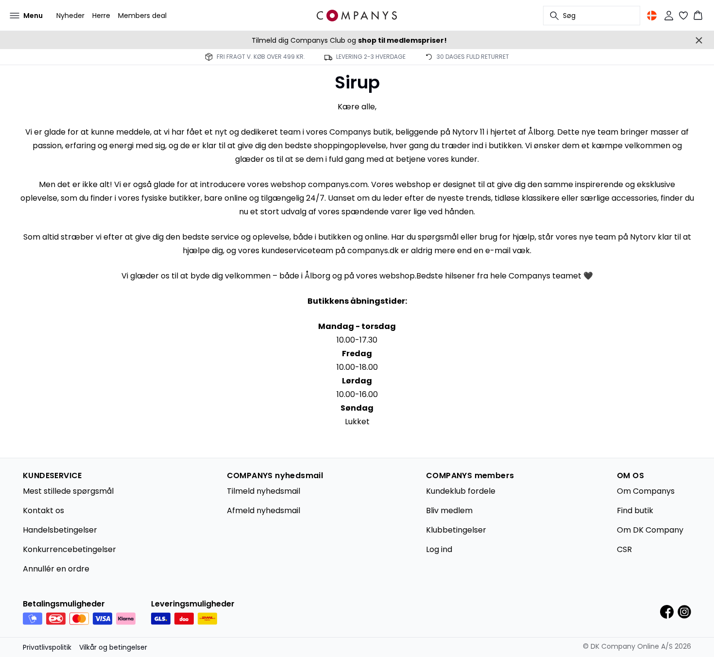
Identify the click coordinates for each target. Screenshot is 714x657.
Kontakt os (43, 510)
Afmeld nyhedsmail (263, 510)
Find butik (635, 510)
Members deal (142, 15)
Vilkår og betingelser (113, 647)
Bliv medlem (449, 510)
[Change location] (652, 15)
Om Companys (646, 491)
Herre (101, 15)
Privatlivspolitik (47, 647)
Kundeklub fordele (460, 491)
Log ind (439, 549)
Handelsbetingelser (60, 530)
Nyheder (70, 15)
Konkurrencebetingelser (69, 549)
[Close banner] (699, 40)
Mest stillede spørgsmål (68, 491)
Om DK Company (650, 530)
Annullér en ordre (56, 568)
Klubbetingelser (456, 530)
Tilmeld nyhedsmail (263, 491)
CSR (624, 549)
